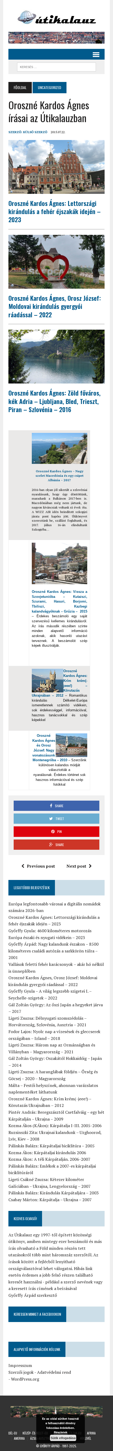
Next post (76, 866)
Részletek (60, 1432)
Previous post (41, 866)
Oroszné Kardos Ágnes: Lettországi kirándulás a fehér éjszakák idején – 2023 (54, 211)
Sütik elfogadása (63, 1438)
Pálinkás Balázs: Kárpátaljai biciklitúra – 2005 (51, 1146)
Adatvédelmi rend (54, 1372)
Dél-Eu (12, 1433)
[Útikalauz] (56, 16)
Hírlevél (85, 1438)
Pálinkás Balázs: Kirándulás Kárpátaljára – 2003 (53, 1193)
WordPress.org (25, 1379)
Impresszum (20, 1365)
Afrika (91, 1433)
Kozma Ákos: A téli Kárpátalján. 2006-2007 (49, 1159)
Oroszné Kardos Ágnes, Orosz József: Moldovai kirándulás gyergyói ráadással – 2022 (54, 306)
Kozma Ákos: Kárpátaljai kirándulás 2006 (47, 1152)
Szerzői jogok (21, 1372)
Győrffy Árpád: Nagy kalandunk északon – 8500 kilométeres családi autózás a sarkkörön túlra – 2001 (53, 950)
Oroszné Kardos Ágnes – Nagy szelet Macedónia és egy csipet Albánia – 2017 (59, 475)
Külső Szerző (35, 132)
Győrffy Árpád (50, 1446)
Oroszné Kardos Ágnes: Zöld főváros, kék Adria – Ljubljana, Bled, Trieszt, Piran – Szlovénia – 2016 (54, 401)
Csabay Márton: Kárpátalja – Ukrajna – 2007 (50, 1200)
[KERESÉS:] (56, 66)
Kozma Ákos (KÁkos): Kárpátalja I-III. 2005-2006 (55, 1125)
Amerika (19, 1438)
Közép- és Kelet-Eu (35, 1433)
